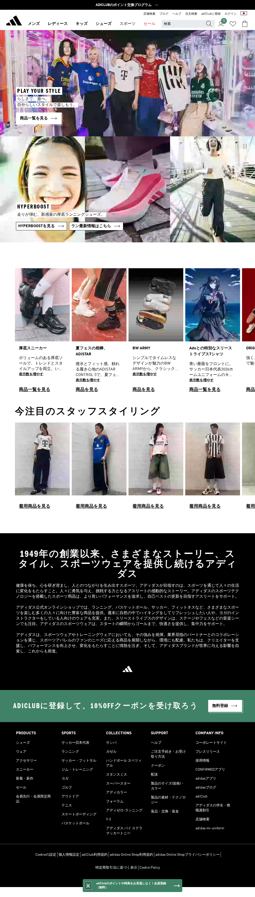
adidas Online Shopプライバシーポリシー (187, 854)
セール (149, 24)
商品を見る (87, 389)
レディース (58, 24)
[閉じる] (88, 885)
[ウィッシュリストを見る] (233, 24)
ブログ (163, 13)
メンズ (34, 24)
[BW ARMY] (155, 332)
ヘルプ (176, 13)
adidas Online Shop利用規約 (131, 854)
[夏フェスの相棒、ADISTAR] (99, 332)
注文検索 (191, 13)
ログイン (231, 13)
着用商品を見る (34, 506)
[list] (127, 332)
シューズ (104, 24)
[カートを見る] (245, 24)
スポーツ (127, 24)
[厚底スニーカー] (42, 332)
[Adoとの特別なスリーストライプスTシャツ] (212, 332)
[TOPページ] (14, 21)
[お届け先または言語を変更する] (244, 14)
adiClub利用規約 (95, 854)
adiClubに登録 (211, 13)
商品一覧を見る (34, 389)
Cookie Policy (149, 867)
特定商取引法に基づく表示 (116, 867)
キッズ (82, 24)
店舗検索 (149, 13)
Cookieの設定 (45, 854)
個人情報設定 (69, 854)
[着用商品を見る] (42, 467)
